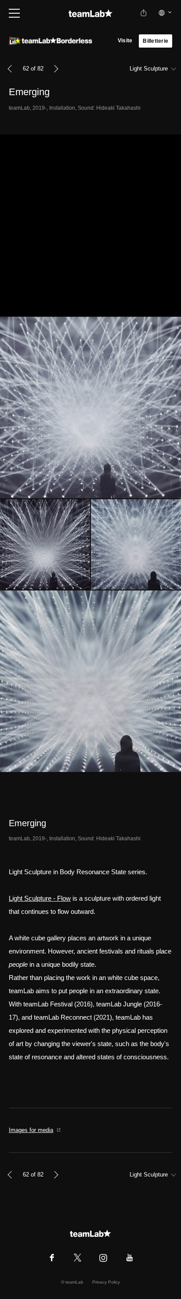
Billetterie (155, 41)
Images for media (31, 1130)
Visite (125, 40)
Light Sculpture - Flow (40, 898)
